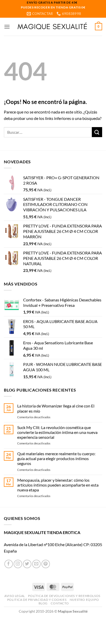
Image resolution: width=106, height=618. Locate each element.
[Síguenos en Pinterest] (45, 564)
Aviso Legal (14, 596)
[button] (7, 26)
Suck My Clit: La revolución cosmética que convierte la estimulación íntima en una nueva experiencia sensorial (57, 432)
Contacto (60, 603)
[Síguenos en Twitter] (27, 564)
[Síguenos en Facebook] (8, 564)
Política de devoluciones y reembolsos (64, 596)
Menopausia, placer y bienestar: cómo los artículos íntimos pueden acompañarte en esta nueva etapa (58, 485)
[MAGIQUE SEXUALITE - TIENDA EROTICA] (52, 27)
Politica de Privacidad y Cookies (37, 600)
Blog (43, 603)
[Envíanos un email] (36, 564)
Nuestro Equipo (84, 600)
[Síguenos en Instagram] (18, 564)
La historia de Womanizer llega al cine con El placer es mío (55, 408)
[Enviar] (97, 132)
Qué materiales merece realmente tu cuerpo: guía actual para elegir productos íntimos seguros (56, 458)
